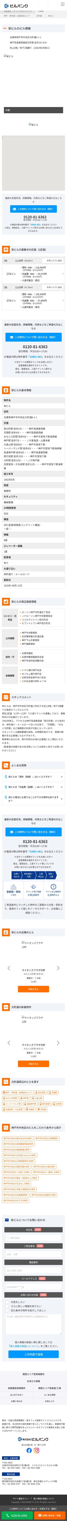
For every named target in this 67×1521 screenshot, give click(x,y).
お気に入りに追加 (54, 260)
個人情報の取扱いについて (24, 1346)
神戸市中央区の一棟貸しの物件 (46, 1172)
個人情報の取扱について (44, 1498)
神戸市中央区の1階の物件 (44, 1166)
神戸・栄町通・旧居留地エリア (17, 15)
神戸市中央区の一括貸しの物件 (16, 1172)
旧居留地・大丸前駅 (14, 464)
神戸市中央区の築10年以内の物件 (17, 1138)
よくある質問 (49, 1394)
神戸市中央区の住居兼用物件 (15, 1195)
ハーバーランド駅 (13, 448)
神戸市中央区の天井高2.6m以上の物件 (19, 1155)
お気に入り (49, 1401)
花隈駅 (7, 432)
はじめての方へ (16, 1394)
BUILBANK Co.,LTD (30, 1502)
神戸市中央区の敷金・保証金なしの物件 (20, 1178)
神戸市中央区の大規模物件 (47, 1138)
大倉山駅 (8, 444)
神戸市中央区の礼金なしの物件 (16, 1183)
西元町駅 (8, 428)
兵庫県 (41, 11)
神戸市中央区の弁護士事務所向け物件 (19, 1189)
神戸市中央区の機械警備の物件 (16, 1149)
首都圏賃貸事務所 (16, 1388)
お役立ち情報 (33, 1381)
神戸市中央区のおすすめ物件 (15, 1200)
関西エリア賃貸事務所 (33, 1374)
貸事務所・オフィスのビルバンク (18, 11)
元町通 (39, 15)
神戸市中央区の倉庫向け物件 (43, 1195)
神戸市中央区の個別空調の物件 (16, 1166)
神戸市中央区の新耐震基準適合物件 (18, 1144)
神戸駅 (7, 440)
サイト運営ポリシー (21, 1498)
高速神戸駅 (9, 452)
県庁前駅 (8, 456)
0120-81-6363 (35, 216)
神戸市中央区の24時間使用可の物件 (18, 1161)
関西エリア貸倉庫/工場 (49, 1388)
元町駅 (7, 460)
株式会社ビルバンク (33, 1439)
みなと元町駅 (11, 436)
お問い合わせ (16, 1401)
